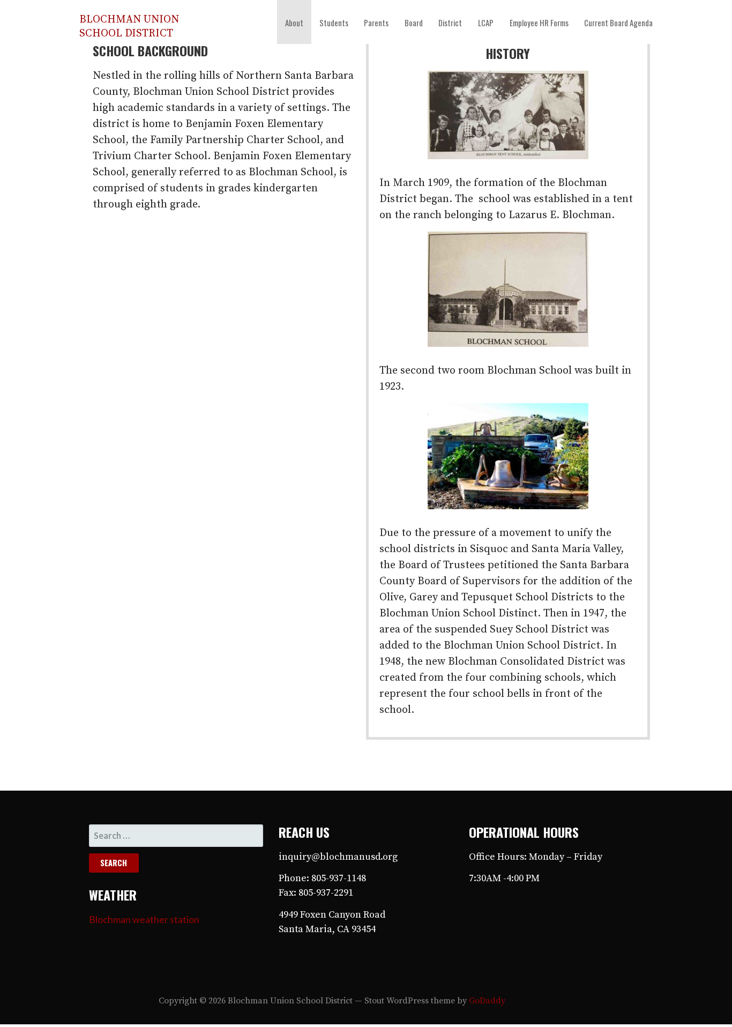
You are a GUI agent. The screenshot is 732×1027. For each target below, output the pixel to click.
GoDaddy (487, 1000)
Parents (376, 22)
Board (414, 22)
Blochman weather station (144, 919)
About (294, 22)
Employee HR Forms (539, 22)
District (450, 22)
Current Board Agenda (618, 22)
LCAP (486, 22)
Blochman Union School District (129, 26)
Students (333, 22)
